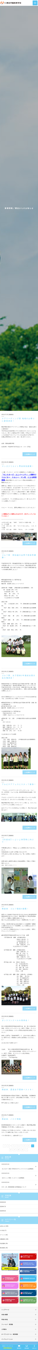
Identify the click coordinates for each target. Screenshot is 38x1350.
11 (22, 1149)
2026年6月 (3, 1211)
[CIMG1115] (19, 817)
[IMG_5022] (7, 536)
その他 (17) (3, 1230)
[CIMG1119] (7, 817)
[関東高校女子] (16, 758)
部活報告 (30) (4, 1248)
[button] (35, 2)
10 (18, 1149)
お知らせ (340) (4, 1226)
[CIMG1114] (31, 817)
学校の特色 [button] (4, 1319)
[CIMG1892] (11, 1067)
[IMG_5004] (31, 536)
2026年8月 (3, 1202)
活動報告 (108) (4, 1239)
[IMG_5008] (19, 536)
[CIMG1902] (19, 880)
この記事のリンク (29, 454)
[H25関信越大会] (16, 646)
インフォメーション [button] (7, 1339)
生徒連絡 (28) (4, 1243)
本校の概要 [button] (4, 1314)
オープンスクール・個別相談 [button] (9, 1334)
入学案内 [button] (4, 1329)
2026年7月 (3, 1206)
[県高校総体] (16, 995)
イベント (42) (4, 1234)
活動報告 (11, 414)
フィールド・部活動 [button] (7, 1324)
